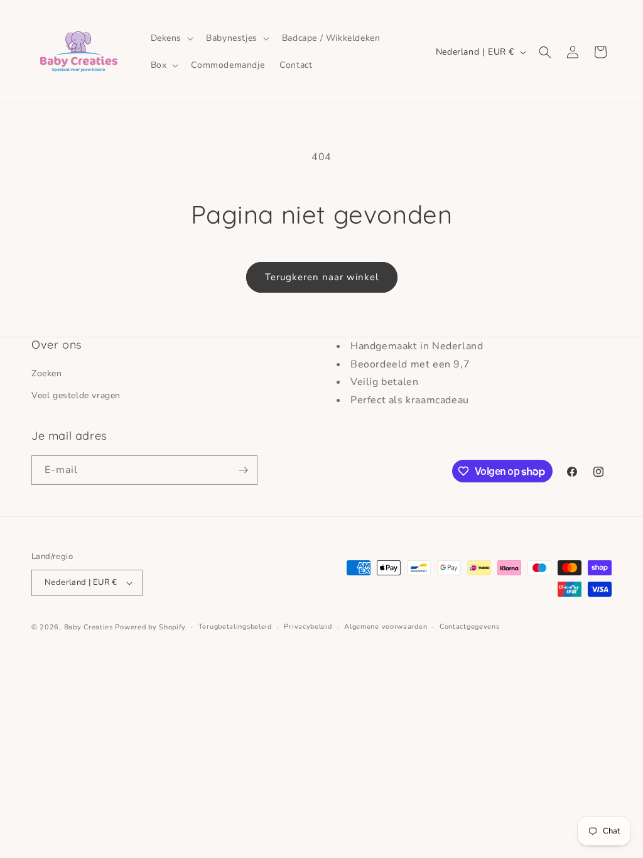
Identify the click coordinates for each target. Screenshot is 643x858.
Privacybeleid (308, 626)
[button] (171, 38)
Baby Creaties (88, 627)
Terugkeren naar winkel (322, 277)
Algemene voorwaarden (385, 626)
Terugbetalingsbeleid (235, 626)
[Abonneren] (243, 470)
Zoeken (46, 373)
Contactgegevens (470, 626)
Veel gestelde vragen (76, 395)
